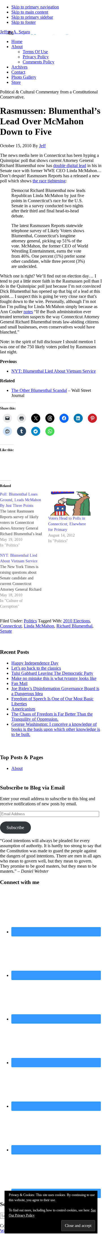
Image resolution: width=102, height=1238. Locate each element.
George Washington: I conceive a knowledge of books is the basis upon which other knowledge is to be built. (55, 729)
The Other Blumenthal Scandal (39, 390)
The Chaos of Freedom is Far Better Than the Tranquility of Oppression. (52, 717)
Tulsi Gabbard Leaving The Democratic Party (52, 673)
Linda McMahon (39, 626)
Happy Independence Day (34, 663)
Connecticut (11, 626)
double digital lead (69, 165)
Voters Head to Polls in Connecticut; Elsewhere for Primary (67, 524)
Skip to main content (29, 12)
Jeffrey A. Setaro (15, 31)
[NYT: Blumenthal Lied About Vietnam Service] (24, 581)
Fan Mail (19, 683)
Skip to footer (23, 22)
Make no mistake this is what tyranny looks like (53, 678)
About (17, 768)
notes (28, 311)
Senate (6, 631)
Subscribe (15, 827)
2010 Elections (76, 620)
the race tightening (49, 180)
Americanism (23, 708)
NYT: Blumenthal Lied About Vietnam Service (53, 371)
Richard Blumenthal (74, 626)
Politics (30, 620)
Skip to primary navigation (35, 7)
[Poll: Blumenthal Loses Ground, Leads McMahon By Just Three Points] (24, 520)
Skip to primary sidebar (32, 17)
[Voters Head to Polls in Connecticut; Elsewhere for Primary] (69, 504)
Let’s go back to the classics (36, 668)
